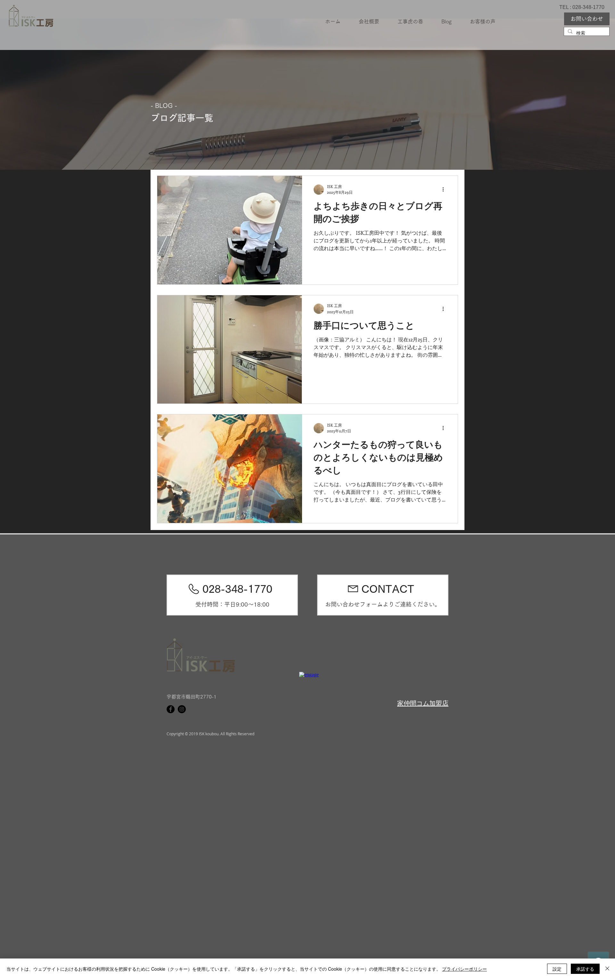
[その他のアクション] (445, 189)
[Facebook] (171, 709)
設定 (557, 969)
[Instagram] (182, 709)
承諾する (585, 969)
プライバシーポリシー (464, 969)
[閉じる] (607, 969)
